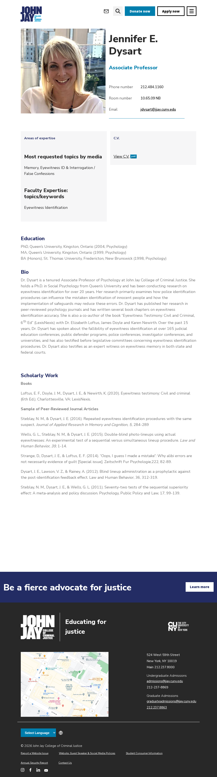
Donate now (140, 11)
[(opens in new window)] (178, 630)
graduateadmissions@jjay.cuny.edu (171, 701)
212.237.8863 (157, 707)
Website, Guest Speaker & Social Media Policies (87, 753)
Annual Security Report (34, 762)
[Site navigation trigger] (191, 11)
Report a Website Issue (34, 753)
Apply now (171, 11)
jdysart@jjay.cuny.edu (158, 109)
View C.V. (125, 156)
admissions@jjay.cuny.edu (165, 681)
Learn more (199, 587)
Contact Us (65, 762)
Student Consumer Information (144, 753)
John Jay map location (64, 684)
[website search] (118, 11)
